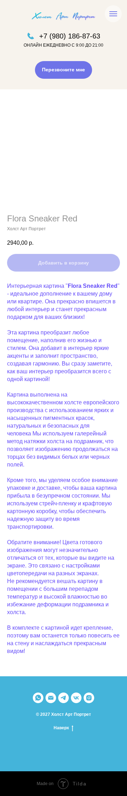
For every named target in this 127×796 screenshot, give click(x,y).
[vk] (76, 698)
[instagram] (89, 698)
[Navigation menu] (113, 13)
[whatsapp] (38, 698)
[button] (63, 70)
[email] (51, 698)
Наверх (61, 727)
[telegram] (63, 698)
